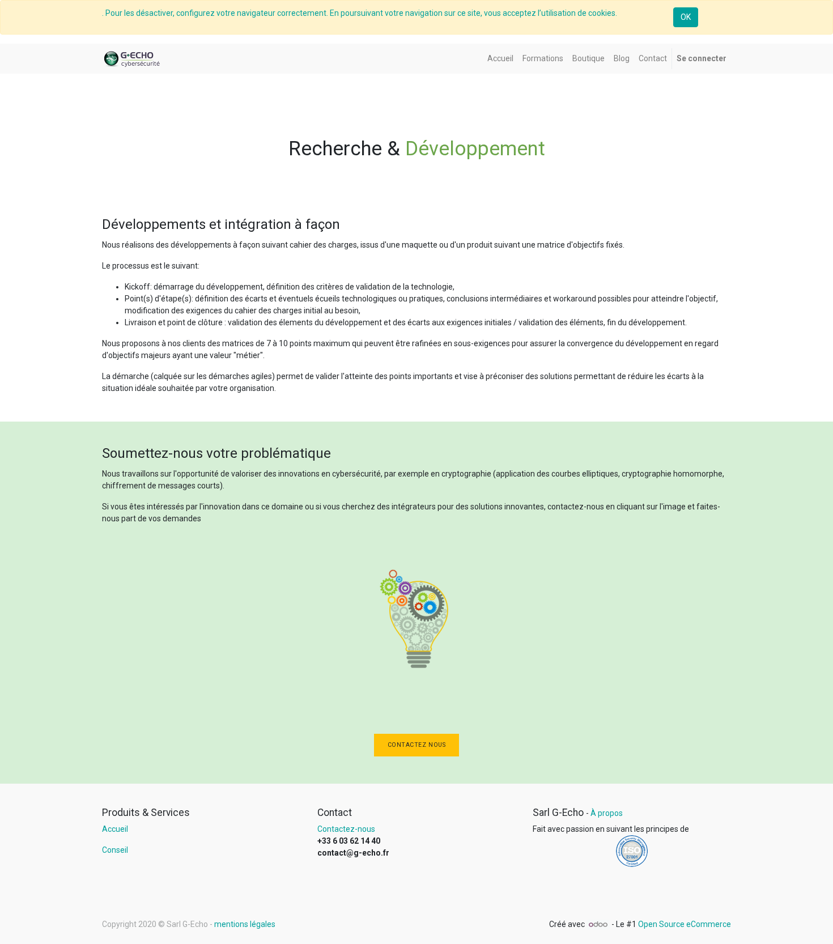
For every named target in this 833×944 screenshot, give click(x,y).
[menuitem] (500, 58)
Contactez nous (416, 745)
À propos (606, 813)
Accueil (115, 829)
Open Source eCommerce (684, 924)
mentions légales (244, 924)
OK (686, 17)
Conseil (115, 849)
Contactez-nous (346, 829)
